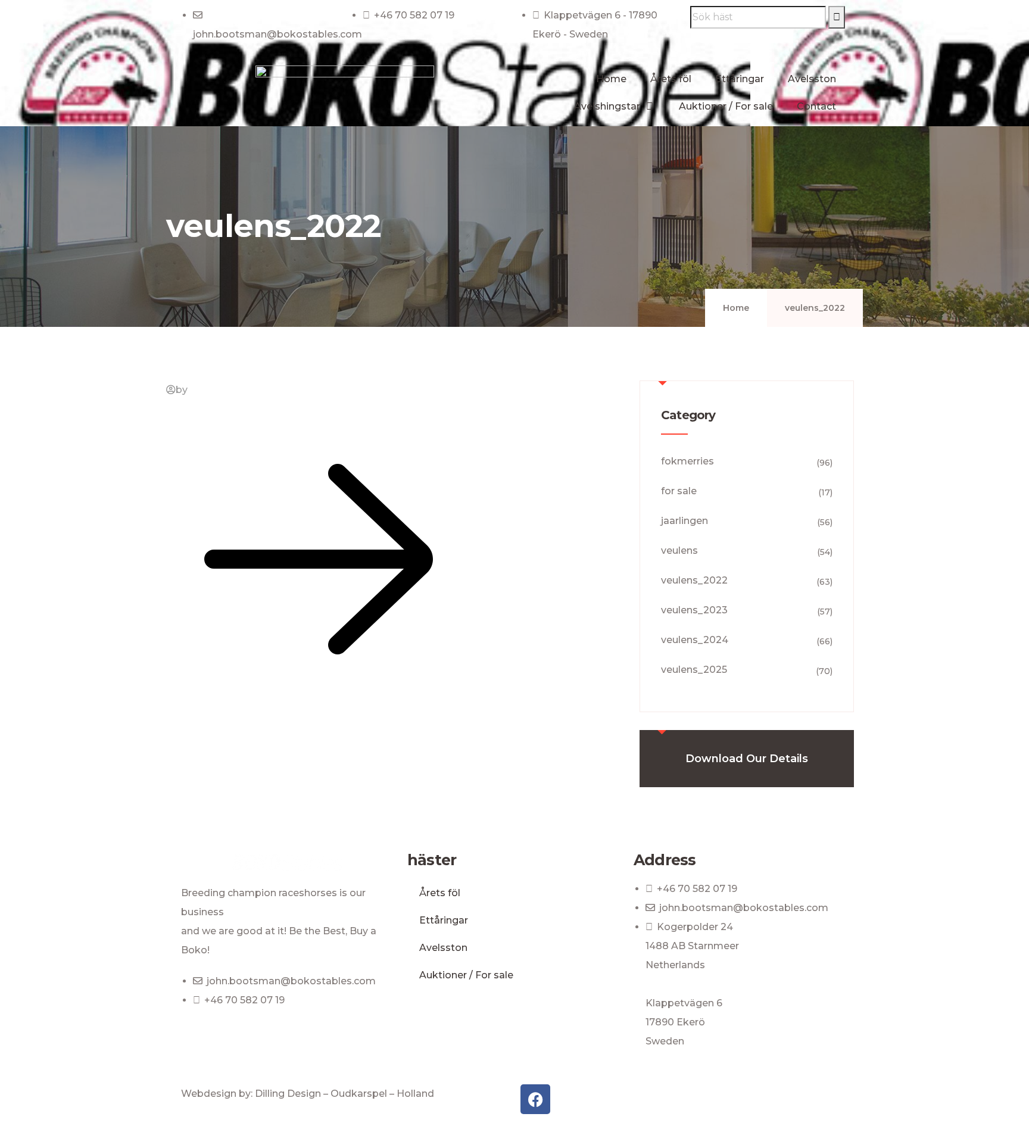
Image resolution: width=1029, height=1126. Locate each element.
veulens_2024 (694, 639)
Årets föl (670, 79)
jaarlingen (684, 520)
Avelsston (812, 79)
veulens (679, 550)
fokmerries (687, 461)
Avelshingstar (607, 106)
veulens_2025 (694, 669)
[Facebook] (535, 1099)
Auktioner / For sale (726, 106)
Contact (816, 106)
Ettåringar (739, 79)
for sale (679, 491)
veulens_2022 (694, 580)
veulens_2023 (694, 610)
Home (611, 79)
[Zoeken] (836, 17)
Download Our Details (746, 758)
